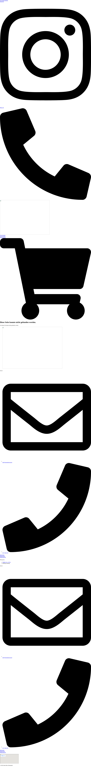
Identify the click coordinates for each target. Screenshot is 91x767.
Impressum (2, 555)
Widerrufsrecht (3, 557)
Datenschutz (2, 556)
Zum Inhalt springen (4, 0)
